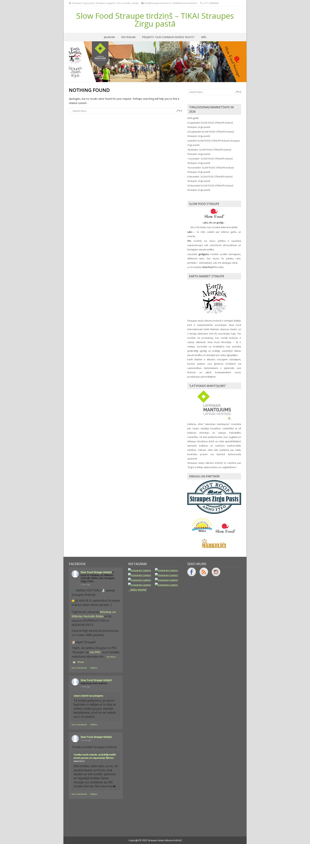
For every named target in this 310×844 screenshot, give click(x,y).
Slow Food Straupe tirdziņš (96, 572)
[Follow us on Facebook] (191, 572)
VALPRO (95, 652)
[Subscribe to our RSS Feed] (203, 572)
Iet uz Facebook (79, 667)
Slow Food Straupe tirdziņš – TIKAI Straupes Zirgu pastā (155, 19)
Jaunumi (109, 37)
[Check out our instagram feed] (216, 572)
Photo (81, 662)
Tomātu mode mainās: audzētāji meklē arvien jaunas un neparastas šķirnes (95, 756)
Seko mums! (138, 589)
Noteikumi (128, 37)
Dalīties (93, 667)
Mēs (203, 37)
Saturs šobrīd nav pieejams (88, 695)
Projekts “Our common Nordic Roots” (168, 37)
